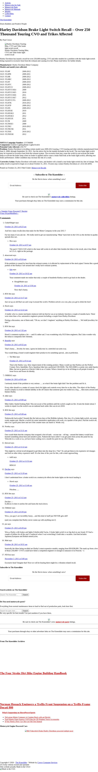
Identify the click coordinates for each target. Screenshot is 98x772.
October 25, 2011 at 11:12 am (16, 447)
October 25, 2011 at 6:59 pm (15, 512)
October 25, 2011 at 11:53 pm (21, 461)
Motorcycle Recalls (39, 168)
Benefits (8, 341)
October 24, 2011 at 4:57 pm (20, 245)
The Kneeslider (6, 20)
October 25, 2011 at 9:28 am (15, 414)
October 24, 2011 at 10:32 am (21, 274)
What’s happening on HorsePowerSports (18, 713)
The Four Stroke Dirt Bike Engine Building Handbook (33, 673)
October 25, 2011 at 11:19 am (16, 473)
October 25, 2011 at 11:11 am (16, 431)
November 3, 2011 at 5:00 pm (16, 559)
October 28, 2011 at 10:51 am (16, 544)
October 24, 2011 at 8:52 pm (15, 345)
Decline (8, 469)
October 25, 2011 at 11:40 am (21, 485)
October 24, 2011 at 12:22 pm (16, 310)
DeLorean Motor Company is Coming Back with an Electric (27, 717)
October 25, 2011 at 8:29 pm (15, 528)
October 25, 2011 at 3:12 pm (15, 498)
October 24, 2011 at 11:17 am (16, 298)
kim (11, 270)
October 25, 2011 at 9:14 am (20, 361)
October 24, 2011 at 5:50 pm (25, 286)
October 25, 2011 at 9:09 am (15, 400)
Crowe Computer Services (47, 763)
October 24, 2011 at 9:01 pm (15, 379)
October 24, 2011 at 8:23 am (15, 227)
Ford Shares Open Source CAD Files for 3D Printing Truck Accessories (32, 719)
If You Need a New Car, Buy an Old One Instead (23, 722)
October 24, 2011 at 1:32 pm (15, 330)
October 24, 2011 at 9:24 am (15, 259)
